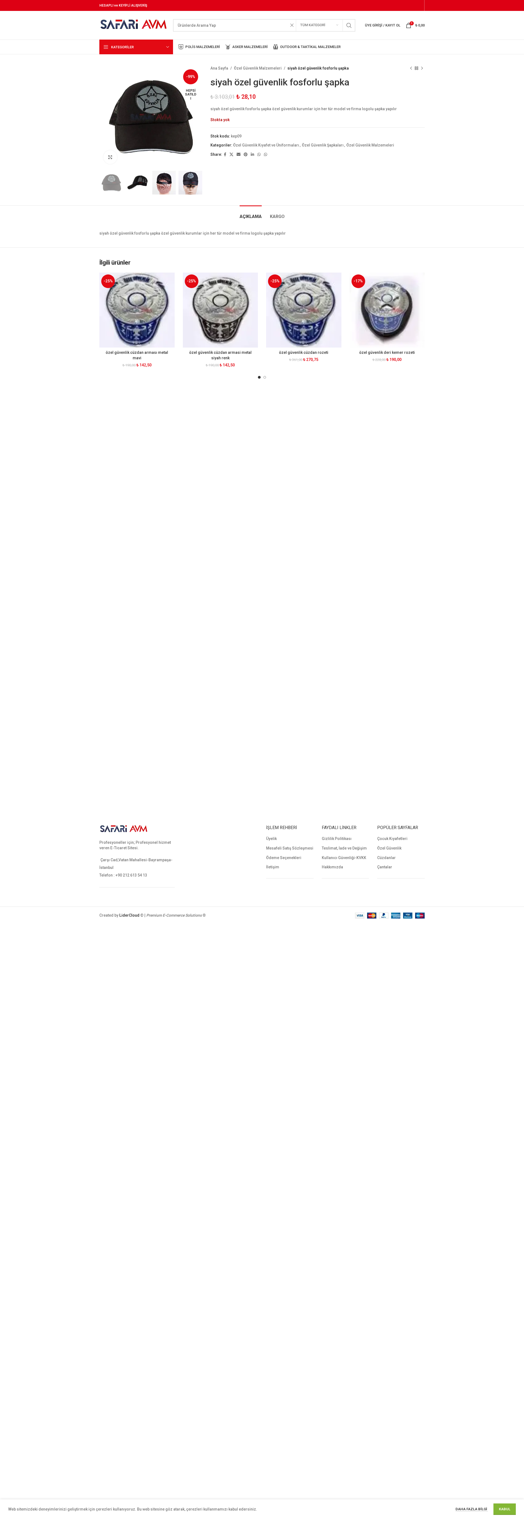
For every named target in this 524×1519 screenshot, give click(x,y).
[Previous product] (411, 68)
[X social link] (231, 154)
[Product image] (137, 310)
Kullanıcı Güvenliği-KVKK (344, 858)
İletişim (272, 867)
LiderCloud (129, 915)
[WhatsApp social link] (259, 154)
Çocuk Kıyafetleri (392, 838)
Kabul (504, 1509)
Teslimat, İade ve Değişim (344, 848)
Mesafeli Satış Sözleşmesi (289, 848)
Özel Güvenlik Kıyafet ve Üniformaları (266, 145)
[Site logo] (133, 25)
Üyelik (271, 838)
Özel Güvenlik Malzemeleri (258, 68)
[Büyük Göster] (110, 157)
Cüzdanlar (386, 858)
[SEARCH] (349, 25)
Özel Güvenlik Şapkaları (323, 145)
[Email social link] (238, 154)
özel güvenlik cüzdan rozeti (303, 352)
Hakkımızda (332, 867)
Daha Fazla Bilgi (471, 1509)
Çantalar (384, 867)
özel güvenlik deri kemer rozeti (387, 352)
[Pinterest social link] (245, 154)
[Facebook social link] (225, 154)
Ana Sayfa (219, 68)
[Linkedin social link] (252, 154)
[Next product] (422, 68)
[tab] (251, 213)
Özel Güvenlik (389, 848)
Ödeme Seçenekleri (283, 858)
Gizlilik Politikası (337, 838)
